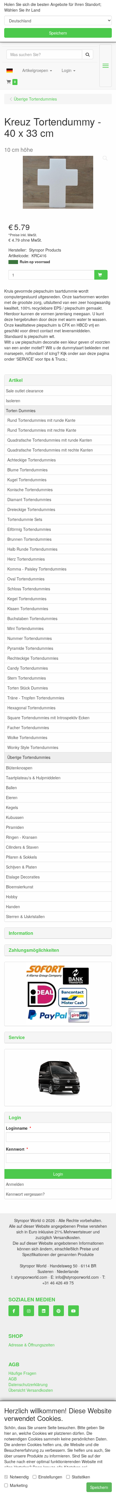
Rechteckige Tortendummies (32, 658)
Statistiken (81, 1477)
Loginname (17, 1128)
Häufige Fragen (22, 1373)
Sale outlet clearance (24, 390)
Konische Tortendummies (30, 489)
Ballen (11, 787)
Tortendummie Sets (24, 519)
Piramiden (15, 827)
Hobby (11, 896)
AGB (12, 1379)
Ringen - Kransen (21, 837)
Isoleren (13, 400)
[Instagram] (28, 1310)
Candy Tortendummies (27, 668)
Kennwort (15, 1149)
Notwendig (19, 1477)
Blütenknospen (19, 768)
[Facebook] (13, 1310)
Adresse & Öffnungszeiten (31, 1345)
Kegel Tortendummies (26, 598)
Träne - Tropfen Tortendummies (35, 698)
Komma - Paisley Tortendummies (36, 569)
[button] (9, 70)
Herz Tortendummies (26, 559)
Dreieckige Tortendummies (31, 509)
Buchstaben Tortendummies (32, 618)
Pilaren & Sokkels (21, 857)
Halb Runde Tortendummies (32, 549)
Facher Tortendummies (28, 727)
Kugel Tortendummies (26, 479)
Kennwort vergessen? (25, 1194)
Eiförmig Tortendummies (29, 529)
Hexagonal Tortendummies (31, 707)
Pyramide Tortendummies (30, 648)
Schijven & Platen (21, 867)
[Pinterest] (58, 1310)
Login (58, 1174)
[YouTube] (73, 1310)
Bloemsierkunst (19, 886)
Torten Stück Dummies (27, 688)
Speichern (58, 33)
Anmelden (15, 1184)
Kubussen (15, 817)
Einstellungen (50, 1477)
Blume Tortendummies (27, 470)
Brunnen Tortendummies (29, 539)
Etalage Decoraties (23, 877)
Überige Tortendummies (28, 757)
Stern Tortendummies (26, 678)
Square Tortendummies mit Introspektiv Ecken (48, 717)
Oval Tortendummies (25, 579)
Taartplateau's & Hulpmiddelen (33, 777)
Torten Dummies (20, 410)
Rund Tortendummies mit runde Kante (41, 420)
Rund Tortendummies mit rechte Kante (41, 430)
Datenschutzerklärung (28, 1384)
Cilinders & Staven (22, 847)
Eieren (11, 797)
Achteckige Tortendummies (31, 460)
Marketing (19, 1485)
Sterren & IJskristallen (25, 916)
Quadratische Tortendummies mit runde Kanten (49, 440)
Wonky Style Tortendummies (32, 747)
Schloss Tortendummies (28, 588)
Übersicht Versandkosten (30, 1390)
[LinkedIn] (43, 1310)
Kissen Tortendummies (27, 608)
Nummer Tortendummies (29, 638)
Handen (13, 906)
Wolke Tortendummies (27, 737)
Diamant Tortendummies (29, 499)
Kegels (12, 807)
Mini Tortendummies (25, 628)
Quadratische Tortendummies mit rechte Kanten (50, 450)
